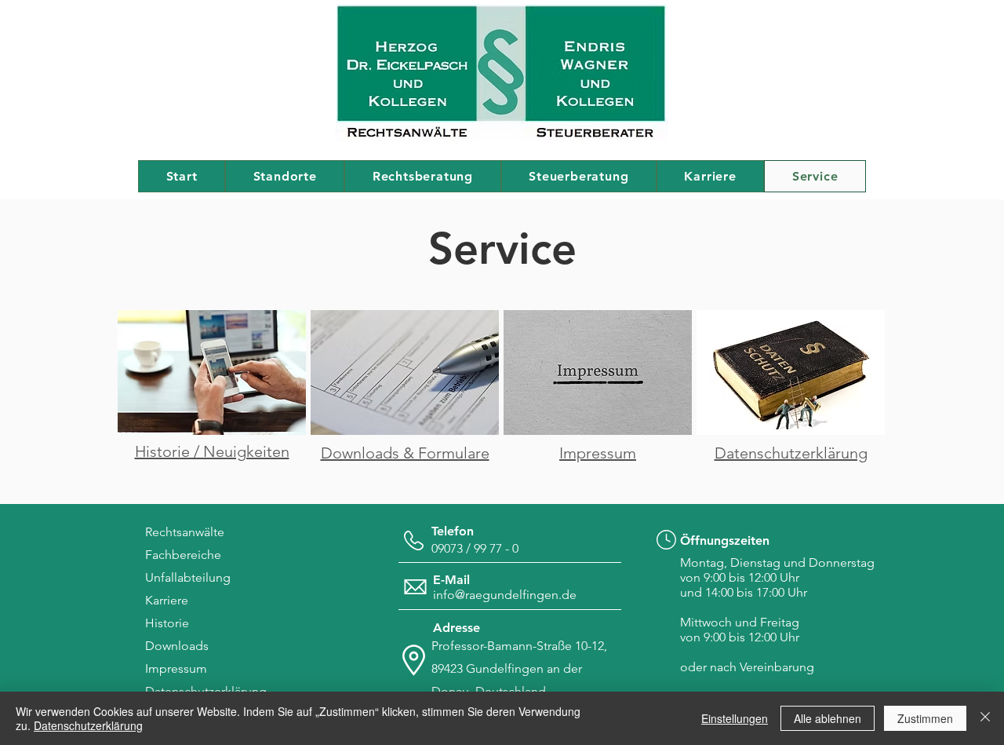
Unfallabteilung (188, 577)
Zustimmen (925, 718)
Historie (167, 622)
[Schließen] (985, 718)
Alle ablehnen (827, 718)
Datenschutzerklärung (88, 725)
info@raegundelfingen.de (505, 594)
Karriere (166, 600)
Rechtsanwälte (184, 531)
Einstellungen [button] (734, 718)
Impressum (176, 668)
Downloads (177, 645)
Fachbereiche (183, 554)
